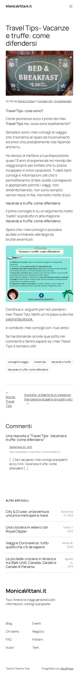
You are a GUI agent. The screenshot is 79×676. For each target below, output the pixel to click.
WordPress (66, 668)
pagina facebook (20, 319)
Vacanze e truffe (61, 362)
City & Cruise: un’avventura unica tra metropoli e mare (27, 513)
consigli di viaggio (18, 362)
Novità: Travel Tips (11, 401)
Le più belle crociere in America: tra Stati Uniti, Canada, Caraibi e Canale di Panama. (31, 563)
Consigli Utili (45, 101)
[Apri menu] (71, 6)
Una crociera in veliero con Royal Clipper (27, 529)
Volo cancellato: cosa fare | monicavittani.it (34, 452)
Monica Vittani (26, 101)
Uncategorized (62, 101)
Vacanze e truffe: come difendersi (28, 369)
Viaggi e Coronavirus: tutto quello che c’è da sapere (27, 545)
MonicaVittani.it (19, 6)
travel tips (40, 362)
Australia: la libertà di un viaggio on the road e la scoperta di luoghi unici (48, 397)
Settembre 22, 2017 (20, 447)
